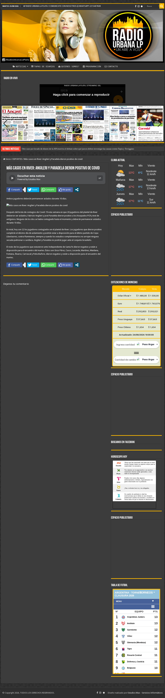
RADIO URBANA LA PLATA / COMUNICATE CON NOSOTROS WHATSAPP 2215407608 (63, 6)
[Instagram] (138, 6)
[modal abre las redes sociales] (77, 189)
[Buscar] (161, 6)
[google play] (142, 6)
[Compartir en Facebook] (14, 189)
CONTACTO (112, 66)
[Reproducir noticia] (12, 178)
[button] (159, 123)
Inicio (8, 159)
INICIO (6, 66)
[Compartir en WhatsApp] (48, 189)
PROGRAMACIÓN (93, 66)
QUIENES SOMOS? (70, 66)
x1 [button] (100, 178)
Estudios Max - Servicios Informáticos (145, 693)
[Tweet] (33, 189)
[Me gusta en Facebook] (65, 189)
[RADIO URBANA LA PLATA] (82, 36)
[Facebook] (136, 6)
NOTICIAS (21, 66)
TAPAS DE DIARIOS (44, 66)
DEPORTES (17, 159)
